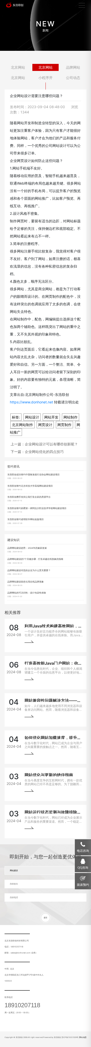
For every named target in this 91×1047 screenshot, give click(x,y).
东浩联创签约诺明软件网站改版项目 (25, 519)
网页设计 (45, 425)
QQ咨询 (83, 867)
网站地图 (82, 1037)
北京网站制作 (22, 425)
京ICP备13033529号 (69, 1037)
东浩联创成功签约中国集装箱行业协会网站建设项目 (33, 474)
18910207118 (22, 1005)
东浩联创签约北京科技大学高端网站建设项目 (30, 486)
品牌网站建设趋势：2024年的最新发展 (27, 548)
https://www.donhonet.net (31, 402)
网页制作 (64, 425)
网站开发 (51, 417)
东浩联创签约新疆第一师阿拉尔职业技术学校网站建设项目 (36, 508)
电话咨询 (83, 851)
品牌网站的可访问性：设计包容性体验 (26, 593)
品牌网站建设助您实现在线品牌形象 (25, 581)
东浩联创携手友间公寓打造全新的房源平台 (29, 497)
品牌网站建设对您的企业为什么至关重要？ (29, 570)
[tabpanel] (45, 25)
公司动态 (73, 77)
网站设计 (32, 417)
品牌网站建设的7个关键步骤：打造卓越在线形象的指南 (35, 559)
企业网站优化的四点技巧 (44, 451)
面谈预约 (83, 885)
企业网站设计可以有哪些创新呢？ (51, 444)
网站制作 (70, 417)
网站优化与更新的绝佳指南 (49, 774)
